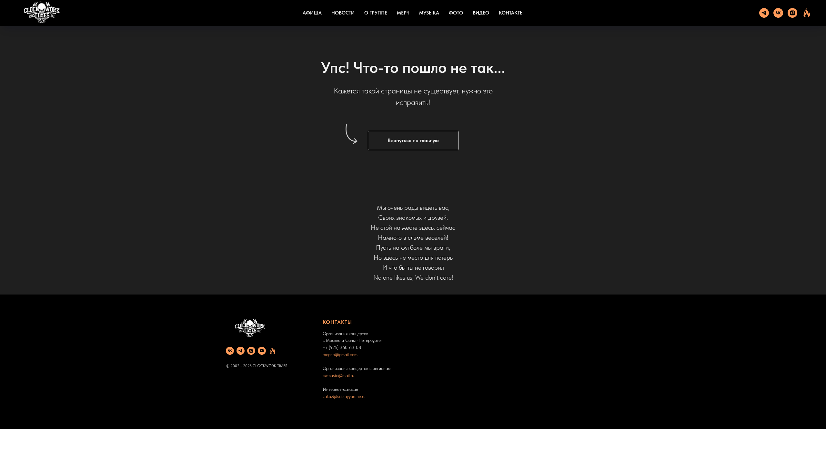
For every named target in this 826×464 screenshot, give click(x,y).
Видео (481, 13)
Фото (456, 13)
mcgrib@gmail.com (340, 354)
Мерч (403, 13)
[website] (806, 13)
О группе (375, 13)
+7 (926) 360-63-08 (342, 347)
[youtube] (262, 351)
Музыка (429, 13)
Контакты (511, 13)
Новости (343, 13)
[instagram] (792, 13)
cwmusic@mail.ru (338, 375)
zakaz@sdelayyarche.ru (344, 396)
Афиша (312, 13)
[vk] (778, 13)
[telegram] (764, 13)
